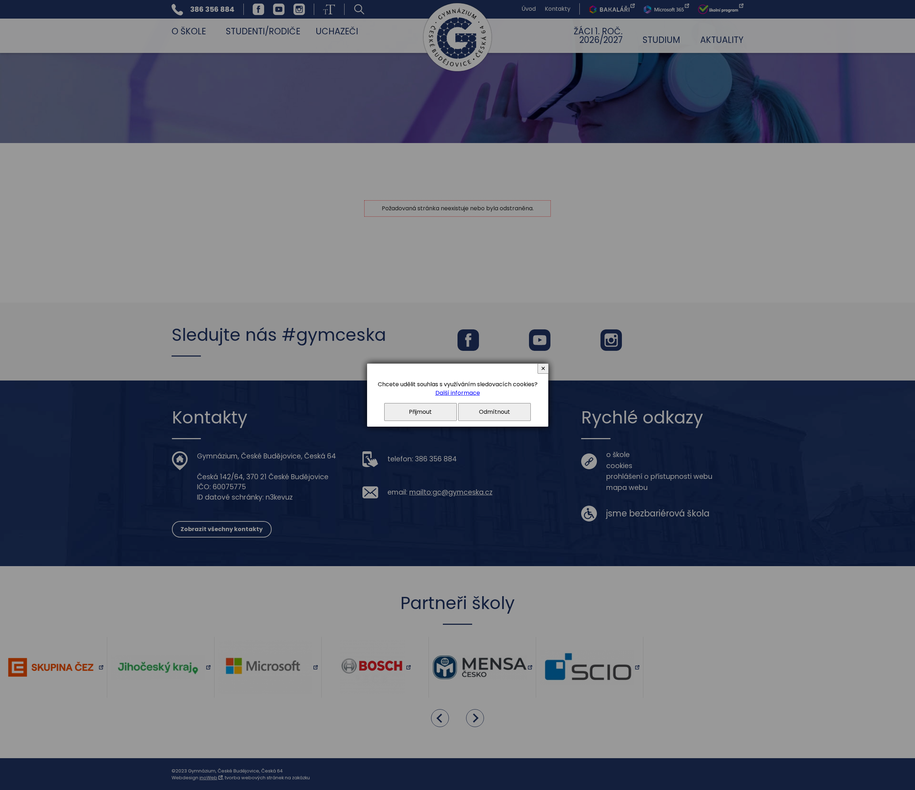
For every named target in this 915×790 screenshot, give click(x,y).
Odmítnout (494, 412)
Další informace (457, 393)
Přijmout (420, 412)
